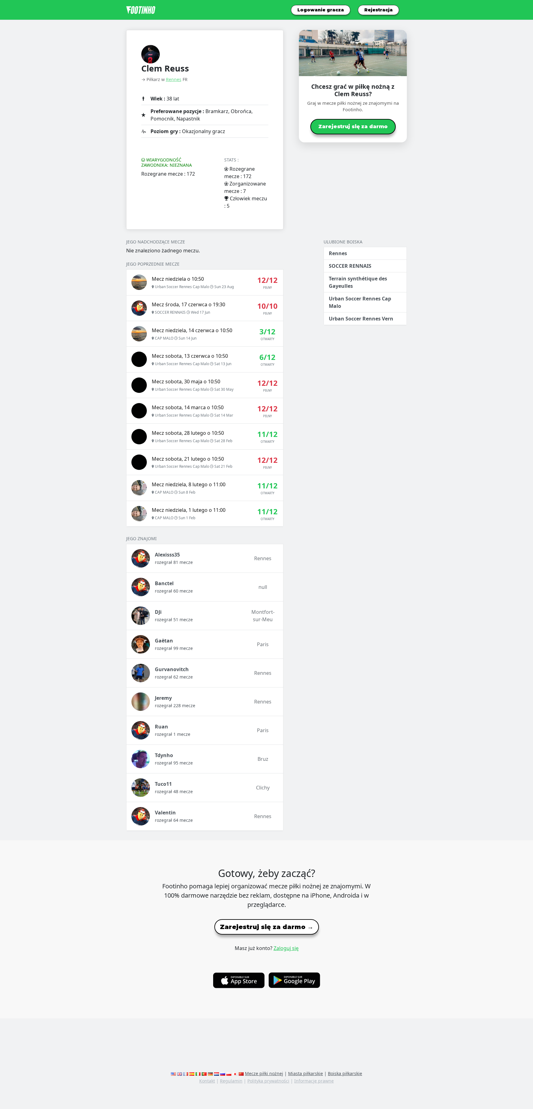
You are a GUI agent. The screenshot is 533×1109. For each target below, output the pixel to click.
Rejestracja (378, 10)
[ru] (222, 1073)
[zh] (241, 1073)
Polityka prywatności (268, 1081)
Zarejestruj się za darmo (353, 126)
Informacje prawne (314, 1081)
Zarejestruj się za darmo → (266, 927)
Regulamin (231, 1081)
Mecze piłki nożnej (264, 1073)
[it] (198, 1073)
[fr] (185, 1073)
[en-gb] (179, 1073)
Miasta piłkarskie (305, 1073)
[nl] (216, 1073)
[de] (210, 1073)
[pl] (228, 1073)
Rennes (173, 79)
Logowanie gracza (320, 10)
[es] (191, 1073)
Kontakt (207, 1081)
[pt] (204, 1073)
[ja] (235, 1073)
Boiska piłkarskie (345, 1073)
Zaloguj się (286, 948)
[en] (173, 1073)
